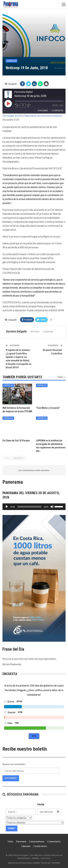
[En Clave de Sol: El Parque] (17, 427)
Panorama (21, 841)
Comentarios (54, 841)
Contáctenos (40, 846)
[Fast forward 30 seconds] (29, 105)
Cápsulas (11, 61)
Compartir (57, 110)
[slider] (59, 506)
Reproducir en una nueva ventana (43, 115)
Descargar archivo (12, 115)
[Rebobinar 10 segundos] (16, 105)
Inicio (10, 841)
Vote (34, 736)
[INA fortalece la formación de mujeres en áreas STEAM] (17, 394)
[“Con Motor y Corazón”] (51, 394)
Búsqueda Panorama (22, 794)
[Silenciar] (52, 506)
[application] (34, 506)
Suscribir (43, 110)
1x (23, 105)
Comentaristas (36, 841)
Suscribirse (10, 778)
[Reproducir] (6, 506)
